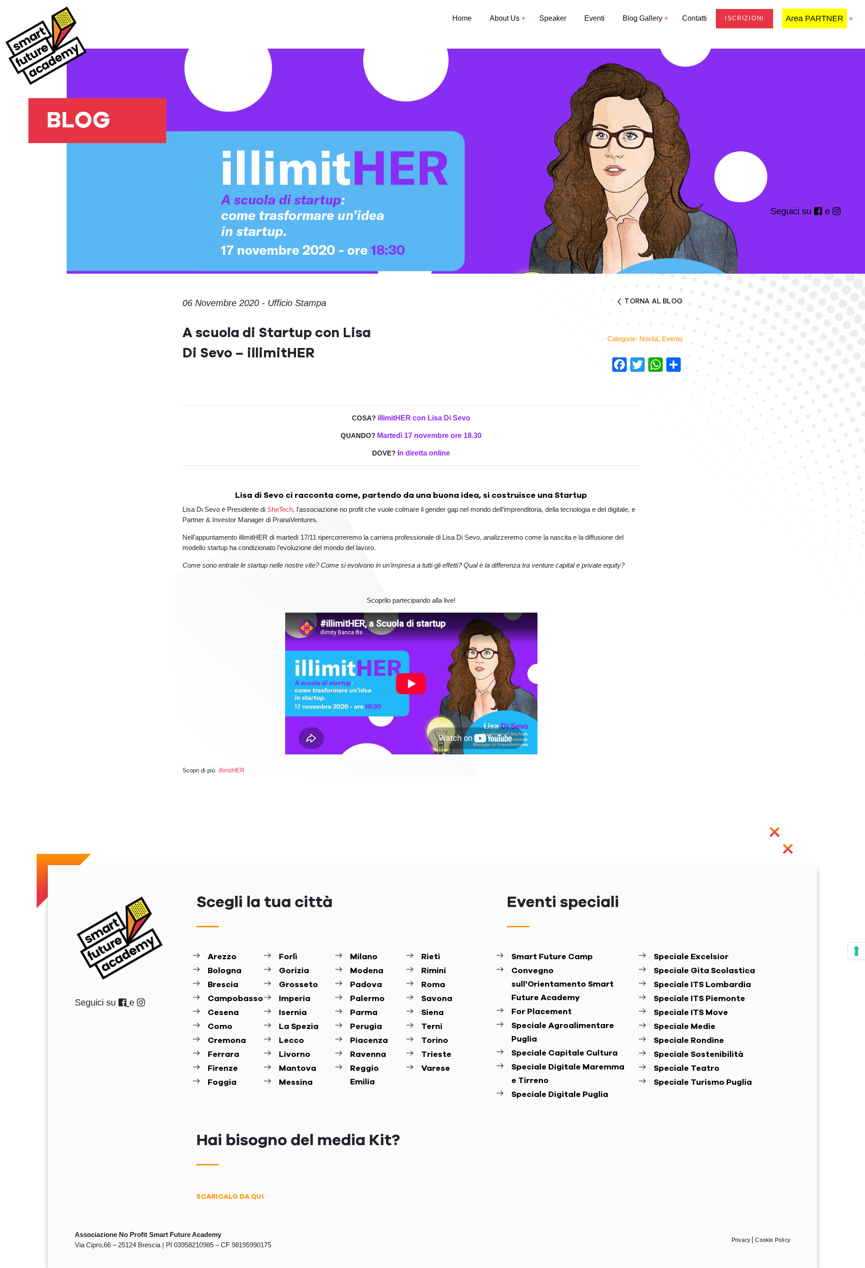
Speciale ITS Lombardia (702, 985)
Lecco (291, 1041)
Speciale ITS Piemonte (699, 999)
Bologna (224, 971)
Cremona (227, 1041)
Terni (431, 1027)
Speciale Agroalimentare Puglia (562, 1032)
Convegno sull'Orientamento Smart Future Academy (562, 984)
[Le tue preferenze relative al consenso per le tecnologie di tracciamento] (856, 951)
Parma (364, 1013)
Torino (434, 1041)
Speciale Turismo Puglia (703, 1082)
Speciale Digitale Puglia (559, 1095)
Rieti (430, 957)
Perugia (366, 1027)
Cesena (223, 1013)
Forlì (288, 957)
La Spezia (299, 1027)
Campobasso (234, 999)
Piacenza (369, 1041)
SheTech (280, 509)
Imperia (294, 999)
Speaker (552, 18)
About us (504, 18)
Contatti (694, 18)
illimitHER (231, 770)
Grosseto (298, 985)
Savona (436, 999)
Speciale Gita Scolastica (704, 971)
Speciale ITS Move (691, 1013)
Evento (672, 339)
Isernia (293, 1013)
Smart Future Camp (552, 957)
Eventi (594, 18)
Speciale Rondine (689, 1041)
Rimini (433, 971)
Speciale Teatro (686, 1069)
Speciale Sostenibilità (698, 1055)
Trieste (436, 1055)
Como (220, 1027)
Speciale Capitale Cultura (564, 1053)
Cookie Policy (772, 1240)
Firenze (223, 1069)
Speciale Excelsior (691, 957)
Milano (364, 957)
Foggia (222, 1082)
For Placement (541, 1012)
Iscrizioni (744, 18)
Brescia (223, 985)
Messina (296, 1082)
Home (462, 18)
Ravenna (368, 1055)
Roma (433, 985)
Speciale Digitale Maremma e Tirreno (567, 1074)
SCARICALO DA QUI (230, 1196)
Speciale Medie (684, 1027)
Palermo (367, 999)
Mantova (297, 1069)
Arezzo (222, 957)
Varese (435, 1069)
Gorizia (294, 971)
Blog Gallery (642, 18)
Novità (648, 339)
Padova (366, 985)
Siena (432, 1013)
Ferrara (223, 1055)
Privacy (742, 1240)
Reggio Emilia (364, 1075)
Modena (366, 971)
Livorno (294, 1055)
